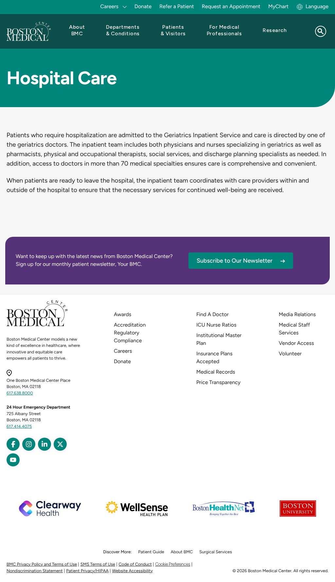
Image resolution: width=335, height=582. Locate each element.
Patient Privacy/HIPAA (87, 571)
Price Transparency (218, 382)
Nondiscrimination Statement (35, 571)
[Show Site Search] (320, 31)
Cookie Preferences (172, 564)
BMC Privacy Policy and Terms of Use (42, 564)
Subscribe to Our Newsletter (235, 260)
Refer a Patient (176, 6)
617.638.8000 (20, 393)
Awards (122, 314)
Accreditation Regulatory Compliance (130, 333)
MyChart (278, 6)
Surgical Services (215, 552)
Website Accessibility (132, 571)
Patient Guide (151, 552)
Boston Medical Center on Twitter (60, 444)
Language (317, 6)
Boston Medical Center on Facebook (13, 444)
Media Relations (297, 314)
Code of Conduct (135, 564)
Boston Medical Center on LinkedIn (44, 444)
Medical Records (215, 372)
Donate (142, 6)
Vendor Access (296, 343)
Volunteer (290, 353)
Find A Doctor (212, 314)
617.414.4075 (19, 426)
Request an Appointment (231, 6)
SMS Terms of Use (97, 564)
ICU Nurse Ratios (216, 325)
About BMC (182, 552)
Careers (123, 351)
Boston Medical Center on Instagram (28, 444)
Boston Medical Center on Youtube (13, 459)
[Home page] (37, 325)
